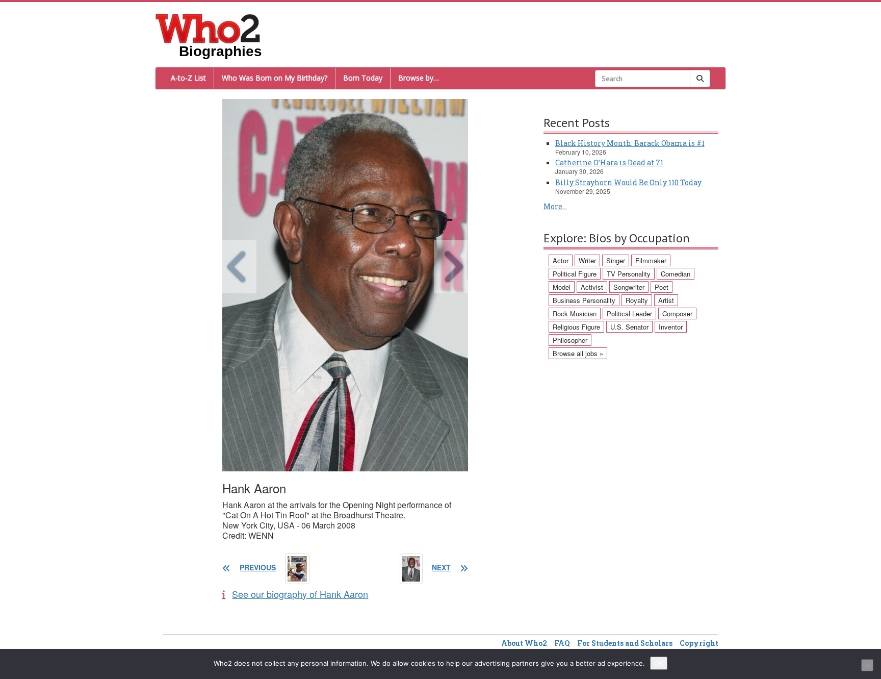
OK (658, 663)
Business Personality (584, 300)
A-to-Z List (188, 78)
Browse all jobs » (578, 353)
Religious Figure (576, 327)
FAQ (562, 643)
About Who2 (524, 643)
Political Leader (629, 313)
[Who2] (208, 27)
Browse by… (418, 78)
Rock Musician (575, 313)
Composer (677, 313)
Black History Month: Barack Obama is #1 (630, 143)
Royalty (637, 300)
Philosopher (570, 340)
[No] (867, 665)
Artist (666, 300)
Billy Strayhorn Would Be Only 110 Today (628, 182)
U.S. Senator (629, 327)
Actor (560, 260)
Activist (592, 287)
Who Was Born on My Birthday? (274, 78)
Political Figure (575, 274)
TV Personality (629, 274)
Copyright (699, 643)
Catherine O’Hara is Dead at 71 (609, 162)
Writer (587, 260)
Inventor (671, 327)
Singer (615, 260)
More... (555, 206)
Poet (661, 287)
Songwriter (628, 287)
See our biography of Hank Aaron (300, 593)
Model (562, 287)
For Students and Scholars (624, 643)
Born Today (362, 78)
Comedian (675, 274)
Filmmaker (650, 260)
